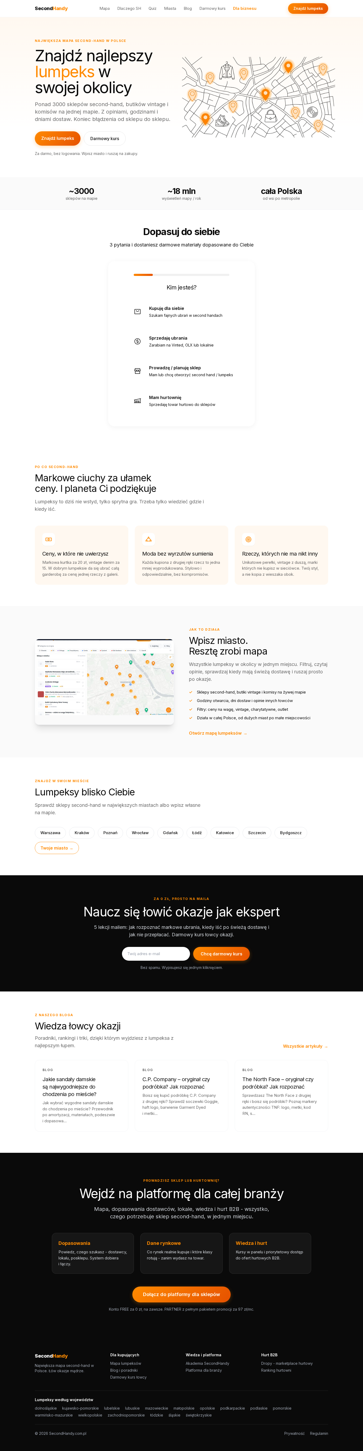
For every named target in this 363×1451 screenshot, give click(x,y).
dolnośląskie (46, 1408)
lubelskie (112, 1408)
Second (51, 8)
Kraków (82, 832)
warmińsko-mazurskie (54, 1415)
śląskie (174, 1415)
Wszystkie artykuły (305, 1046)
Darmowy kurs (212, 8)
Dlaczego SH (129, 8)
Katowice (225, 832)
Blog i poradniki (124, 1370)
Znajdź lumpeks (308, 8)
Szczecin (257, 832)
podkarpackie (232, 1408)
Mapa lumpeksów (125, 1363)
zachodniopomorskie (126, 1415)
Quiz (153, 8)
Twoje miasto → (56, 848)
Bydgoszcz (291, 832)
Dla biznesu (244, 8)
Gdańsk (170, 832)
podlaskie (259, 1408)
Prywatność (294, 1433)
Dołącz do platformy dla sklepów (181, 1294)
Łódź (197, 832)
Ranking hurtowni (276, 1370)
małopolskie (184, 1408)
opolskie (207, 1408)
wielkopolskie (90, 1415)
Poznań (110, 832)
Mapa (104, 8)
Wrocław (140, 832)
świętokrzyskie (199, 1415)
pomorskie (282, 1408)
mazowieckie (156, 1408)
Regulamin (319, 1433)
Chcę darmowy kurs (221, 953)
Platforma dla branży (204, 1370)
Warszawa (50, 832)
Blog (188, 8)
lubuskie (132, 1408)
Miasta (170, 8)
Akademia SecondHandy (207, 1363)
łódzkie (156, 1415)
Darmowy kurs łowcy (128, 1377)
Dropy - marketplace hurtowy (287, 1363)
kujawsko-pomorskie (80, 1408)
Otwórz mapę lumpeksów (218, 733)
